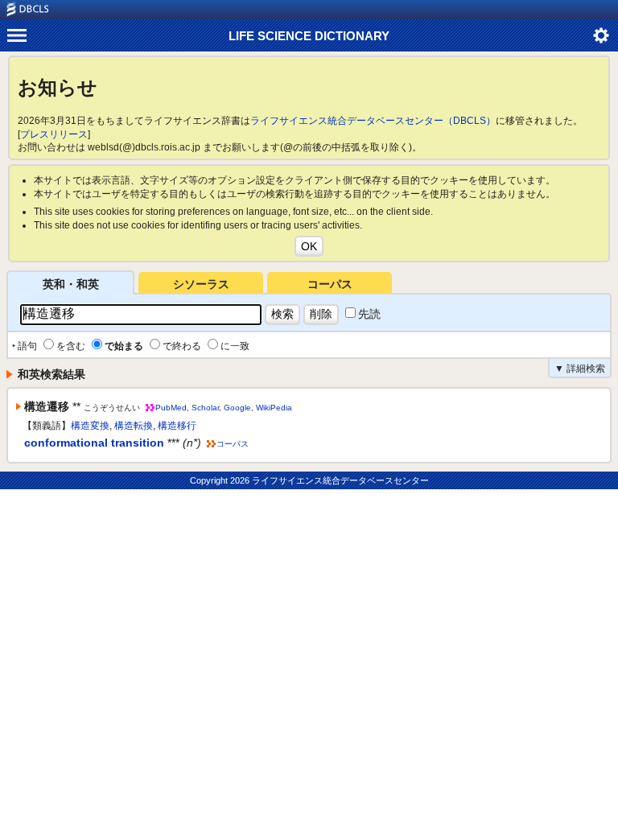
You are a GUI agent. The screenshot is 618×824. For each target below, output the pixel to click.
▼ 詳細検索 (579, 368)
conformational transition (94, 442)
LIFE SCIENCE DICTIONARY (309, 36)
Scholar (205, 407)
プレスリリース (54, 134)
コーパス (329, 284)
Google (237, 407)
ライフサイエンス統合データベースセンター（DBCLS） (373, 120)
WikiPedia (274, 407)
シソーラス (201, 284)
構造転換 (133, 425)
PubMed (171, 407)
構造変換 (90, 425)
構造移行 (177, 425)
